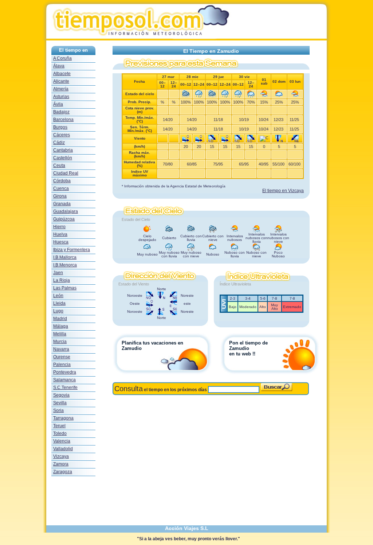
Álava (58, 66)
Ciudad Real (65, 173)
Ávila (58, 104)
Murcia (60, 341)
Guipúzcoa (64, 219)
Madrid (60, 318)
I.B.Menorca (65, 265)
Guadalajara (65, 211)
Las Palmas (64, 288)
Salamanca (64, 379)
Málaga (60, 326)
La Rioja (61, 280)
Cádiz (59, 142)
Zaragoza (62, 471)
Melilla (59, 333)
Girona (60, 196)
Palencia (62, 364)
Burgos (60, 127)
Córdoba (62, 180)
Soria (58, 410)
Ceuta (59, 165)
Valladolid (63, 448)
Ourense (61, 356)
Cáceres (61, 134)
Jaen (58, 272)
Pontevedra (64, 372)
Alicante (61, 81)
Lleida (59, 303)
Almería (60, 89)
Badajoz (61, 111)
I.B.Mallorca (64, 257)
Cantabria (63, 150)
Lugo (58, 311)
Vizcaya (61, 456)
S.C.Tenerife (65, 387)
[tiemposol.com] (186, 38)
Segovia (61, 395)
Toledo (60, 433)
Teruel (59, 425)
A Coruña (62, 58)
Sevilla (60, 402)
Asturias (61, 96)
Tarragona (63, 418)
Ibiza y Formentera (71, 249)
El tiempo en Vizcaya (283, 190)
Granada (62, 203)
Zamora (60, 464)
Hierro (59, 226)
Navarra (61, 349)
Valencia (61, 441)
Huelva (60, 234)
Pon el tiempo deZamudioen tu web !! (248, 348)
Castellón (62, 157)
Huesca (60, 242)
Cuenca (61, 188)
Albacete (62, 73)
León (58, 295)
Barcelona (63, 119)
